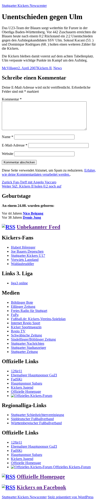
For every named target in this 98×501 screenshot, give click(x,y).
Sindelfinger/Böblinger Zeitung (33, 339)
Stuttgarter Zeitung (24, 352)
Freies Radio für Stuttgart (29, 311)
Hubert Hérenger (23, 247)
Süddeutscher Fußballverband (32, 419)
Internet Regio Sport (25, 323)
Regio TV (18, 331)
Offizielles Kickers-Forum (71, 467)
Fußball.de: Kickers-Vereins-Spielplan (38, 319)
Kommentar (12, 99)
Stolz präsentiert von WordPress (70, 497)
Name (7, 137)
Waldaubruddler (22, 264)
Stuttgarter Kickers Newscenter (24, 6)
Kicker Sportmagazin (26, 327)
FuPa (14, 315)
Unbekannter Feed (38, 227)
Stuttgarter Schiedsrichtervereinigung (37, 415)
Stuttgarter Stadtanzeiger (28, 347)
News (57, 68)
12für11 (16, 371)
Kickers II (44, 68)
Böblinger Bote (22, 302)
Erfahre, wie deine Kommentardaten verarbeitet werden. (49, 172)
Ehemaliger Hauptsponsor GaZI (34, 375)
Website (7, 154)
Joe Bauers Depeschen (27, 251)
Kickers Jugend (22, 387)
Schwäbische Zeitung (26, 335)
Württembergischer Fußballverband (36, 423)
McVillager (10, 68)
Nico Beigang (33, 213)
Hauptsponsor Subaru (26, 383)
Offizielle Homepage (26, 391)
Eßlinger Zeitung (23, 306)
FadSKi (16, 379)
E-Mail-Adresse (14, 145)
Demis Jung (32, 217)
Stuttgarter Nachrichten (27, 343)
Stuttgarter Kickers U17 (28, 255)
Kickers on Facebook (41, 487)
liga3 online (19, 283)
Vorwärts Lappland (25, 260)
